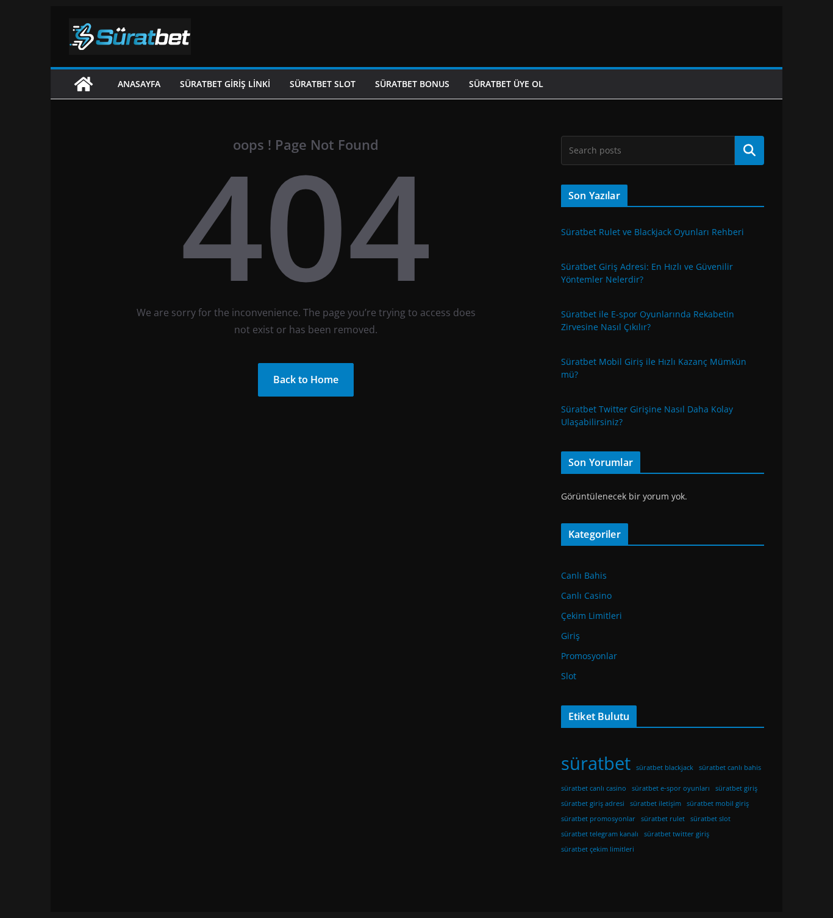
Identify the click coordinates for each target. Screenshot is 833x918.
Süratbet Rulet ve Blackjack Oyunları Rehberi (652, 232)
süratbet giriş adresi (592, 803)
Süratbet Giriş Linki (225, 84)
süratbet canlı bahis (730, 767)
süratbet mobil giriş (718, 803)
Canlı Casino (586, 595)
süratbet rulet (663, 818)
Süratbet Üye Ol (506, 84)
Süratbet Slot (323, 84)
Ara (750, 150)
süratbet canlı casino (593, 788)
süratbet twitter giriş (676, 834)
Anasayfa (139, 84)
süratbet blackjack (664, 767)
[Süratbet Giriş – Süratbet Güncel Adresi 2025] (83, 84)
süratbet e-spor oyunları (671, 788)
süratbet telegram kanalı (599, 834)
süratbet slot (710, 818)
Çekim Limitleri (591, 615)
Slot (568, 676)
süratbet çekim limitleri (597, 849)
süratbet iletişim (655, 803)
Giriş (570, 635)
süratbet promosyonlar (598, 818)
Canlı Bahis (584, 575)
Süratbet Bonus (412, 84)
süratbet (596, 763)
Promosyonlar (589, 656)
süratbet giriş (736, 788)
